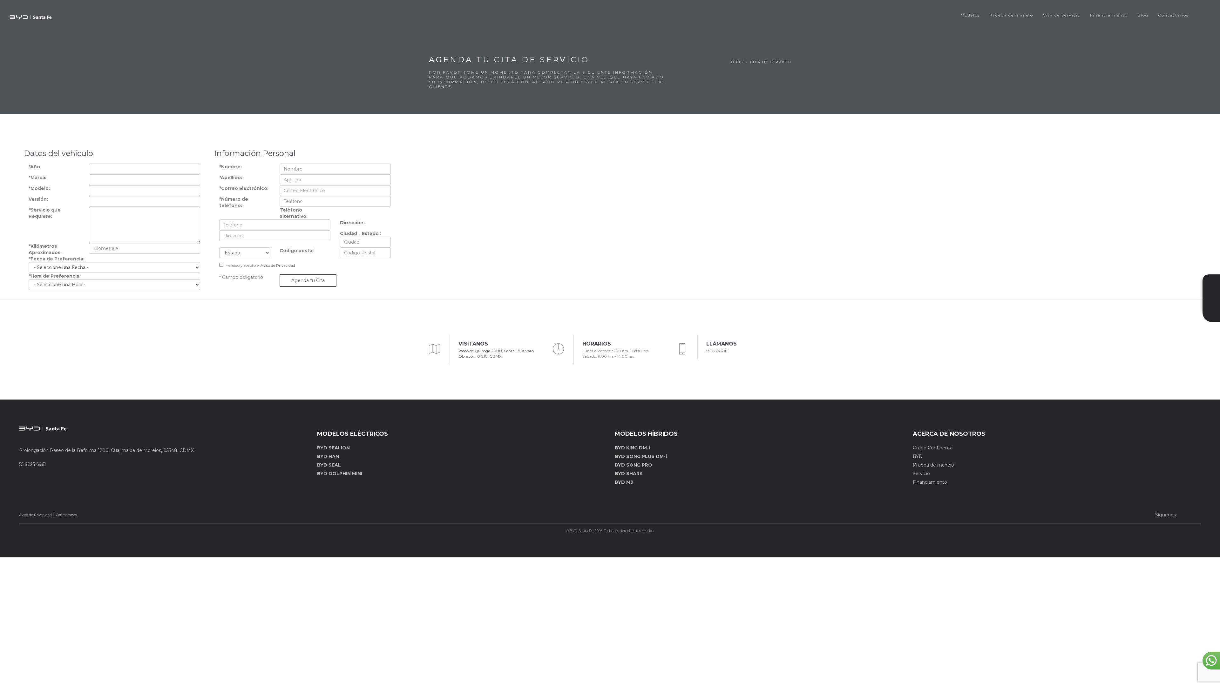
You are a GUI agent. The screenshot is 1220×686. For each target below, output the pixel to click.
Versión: (38, 199)
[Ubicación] (1211, 316)
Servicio (921, 473)
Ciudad (348, 233)
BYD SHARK (629, 473)
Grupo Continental (933, 448)
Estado (370, 233)
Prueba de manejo (933, 465)
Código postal (297, 250)
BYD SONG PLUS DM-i (641, 456)
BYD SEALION (333, 448)
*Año (34, 167)
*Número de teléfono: (233, 202)
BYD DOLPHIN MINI (339, 473)
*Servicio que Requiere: (45, 213)
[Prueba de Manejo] (1211, 294)
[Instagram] (1195, 514)
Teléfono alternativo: (294, 213)
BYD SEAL (329, 465)
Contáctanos (66, 515)
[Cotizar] (1211, 283)
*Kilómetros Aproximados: (45, 249)
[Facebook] (1183, 514)
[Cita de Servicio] (1211, 305)
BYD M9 (624, 482)
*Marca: (37, 177)
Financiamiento (930, 482)
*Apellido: (230, 177)
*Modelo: (39, 188)
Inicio (736, 62)
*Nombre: (230, 167)
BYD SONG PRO (633, 465)
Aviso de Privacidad (278, 265)
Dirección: (352, 222)
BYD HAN (328, 456)
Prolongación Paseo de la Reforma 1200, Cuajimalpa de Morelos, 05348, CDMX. (107, 450)
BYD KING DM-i (632, 448)
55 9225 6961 (717, 350)
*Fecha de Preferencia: (57, 259)
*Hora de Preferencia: (55, 276)
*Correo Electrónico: (243, 188)
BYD (918, 456)
